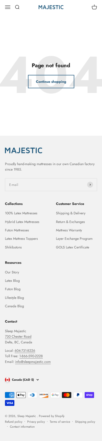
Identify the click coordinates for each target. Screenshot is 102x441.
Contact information (22, 426)
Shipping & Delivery (70, 213)
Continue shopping (51, 81)
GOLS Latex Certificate (72, 247)
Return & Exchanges (70, 221)
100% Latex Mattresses (21, 213)
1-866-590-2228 (31, 355)
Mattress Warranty (69, 230)
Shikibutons (13, 247)
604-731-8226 (25, 350)
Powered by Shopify (51, 416)
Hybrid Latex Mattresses (22, 221)
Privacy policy (36, 421)
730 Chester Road (18, 336)
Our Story (12, 272)
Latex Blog (12, 280)
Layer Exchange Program (74, 238)
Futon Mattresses (17, 230)
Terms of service (60, 421)
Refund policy (13, 421)
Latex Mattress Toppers (21, 238)
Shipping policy (85, 421)
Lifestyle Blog (14, 297)
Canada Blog (14, 306)
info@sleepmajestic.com (33, 361)
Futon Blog (13, 289)
